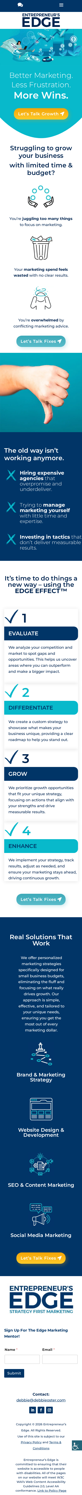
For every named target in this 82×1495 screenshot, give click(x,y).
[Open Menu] (61, 6)
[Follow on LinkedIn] (32, 1410)
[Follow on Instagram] (49, 1410)
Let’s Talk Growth (38, 113)
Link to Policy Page (51, 1490)
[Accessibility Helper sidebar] (77, 1445)
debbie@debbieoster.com (41, 1400)
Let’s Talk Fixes (38, 341)
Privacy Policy (31, 1442)
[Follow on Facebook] (41, 1410)
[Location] (20, 6)
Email (48, 1350)
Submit (14, 1373)
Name (11, 1350)
